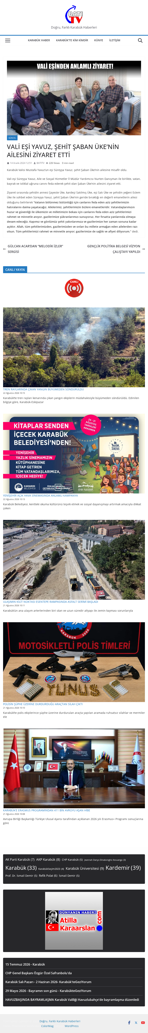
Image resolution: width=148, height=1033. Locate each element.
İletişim (114, 40)
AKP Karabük (48, 859)
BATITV (40, 163)
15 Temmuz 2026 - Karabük (25, 964)
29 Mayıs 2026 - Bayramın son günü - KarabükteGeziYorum (48, 991)
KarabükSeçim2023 (51, 869)
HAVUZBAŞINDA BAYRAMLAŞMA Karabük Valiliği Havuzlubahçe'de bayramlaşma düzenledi (72, 1000)
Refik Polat (48, 875)
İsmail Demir (69, 875)
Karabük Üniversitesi (85, 868)
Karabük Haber (39, 40)
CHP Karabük (72, 859)
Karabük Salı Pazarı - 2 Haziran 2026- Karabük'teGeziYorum (48, 982)
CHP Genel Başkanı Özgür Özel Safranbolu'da (38, 973)
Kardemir (123, 867)
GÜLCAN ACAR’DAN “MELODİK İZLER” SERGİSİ (35, 249)
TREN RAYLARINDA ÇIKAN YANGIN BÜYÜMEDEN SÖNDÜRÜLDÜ (43, 389)
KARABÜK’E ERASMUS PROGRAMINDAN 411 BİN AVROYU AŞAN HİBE (46, 810)
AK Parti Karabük (19, 859)
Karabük (21, 867)
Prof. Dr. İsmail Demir (21, 875)
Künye (98, 40)
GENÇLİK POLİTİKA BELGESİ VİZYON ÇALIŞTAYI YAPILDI (113, 249)
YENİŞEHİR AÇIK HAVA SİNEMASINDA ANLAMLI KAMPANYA (40, 495)
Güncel (12, 137)
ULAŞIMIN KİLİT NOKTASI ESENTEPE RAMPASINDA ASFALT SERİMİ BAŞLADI (50, 602)
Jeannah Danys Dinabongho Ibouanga (105, 860)
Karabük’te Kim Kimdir (72, 40)
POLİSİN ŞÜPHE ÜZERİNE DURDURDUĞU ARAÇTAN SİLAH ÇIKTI (43, 704)
